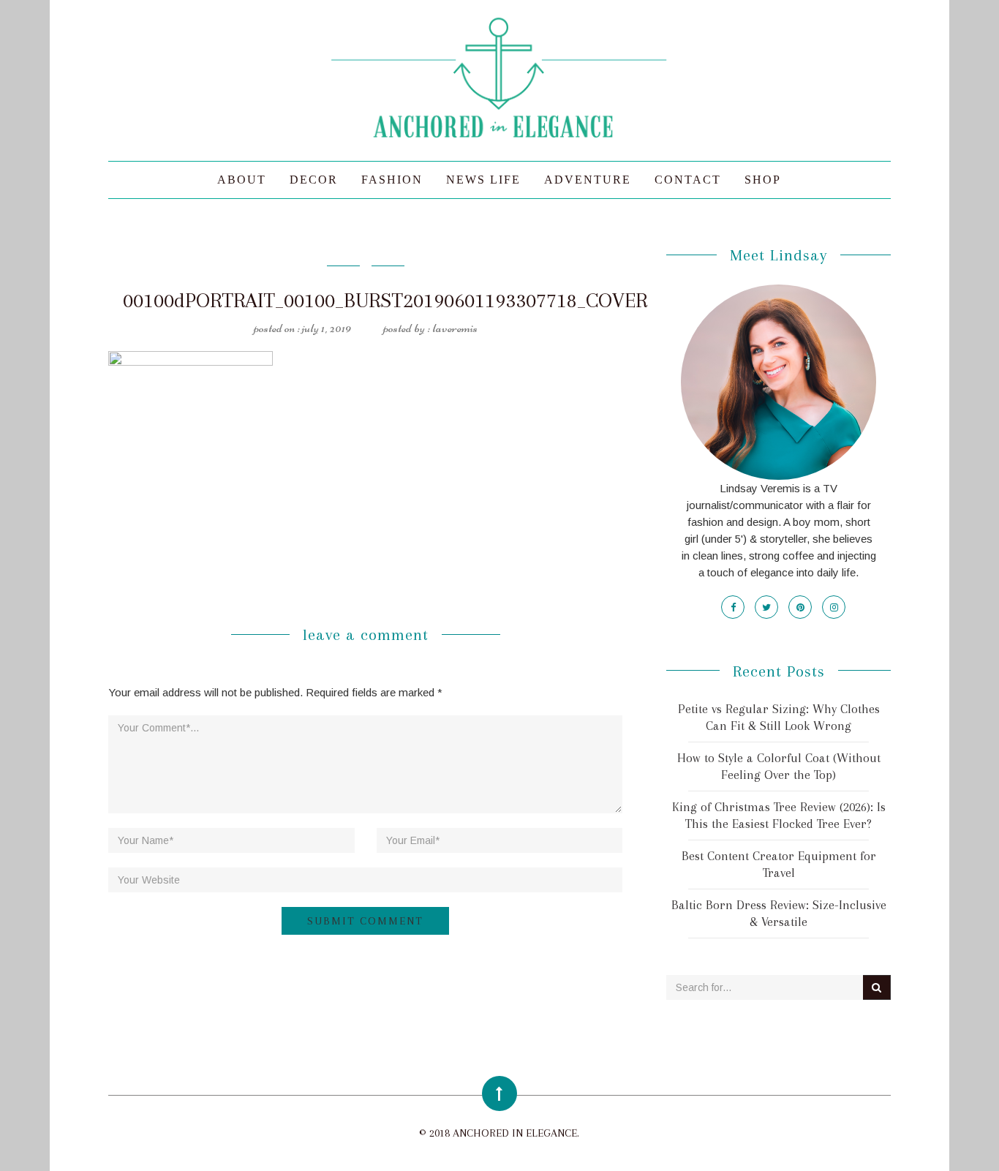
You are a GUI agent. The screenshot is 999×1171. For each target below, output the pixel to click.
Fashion (392, 179)
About (241, 179)
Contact (688, 179)
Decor (314, 179)
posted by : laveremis (430, 328)
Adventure (587, 179)
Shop (762, 179)
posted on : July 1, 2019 (302, 328)
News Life (483, 179)
